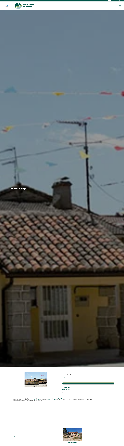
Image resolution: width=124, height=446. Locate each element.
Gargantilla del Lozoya (61, 398)
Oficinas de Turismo (99, 0)
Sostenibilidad (85, 0)
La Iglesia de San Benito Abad (36, 399)
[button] (119, 0)
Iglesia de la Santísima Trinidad (66, 389)
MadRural (90, 0)
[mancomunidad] (6, 5)
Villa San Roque (93, 0)
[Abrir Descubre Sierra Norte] (69, 5)
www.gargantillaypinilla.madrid (71, 379)
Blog (102, 0)
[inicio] (24, 6)
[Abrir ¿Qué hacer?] (84, 5)
